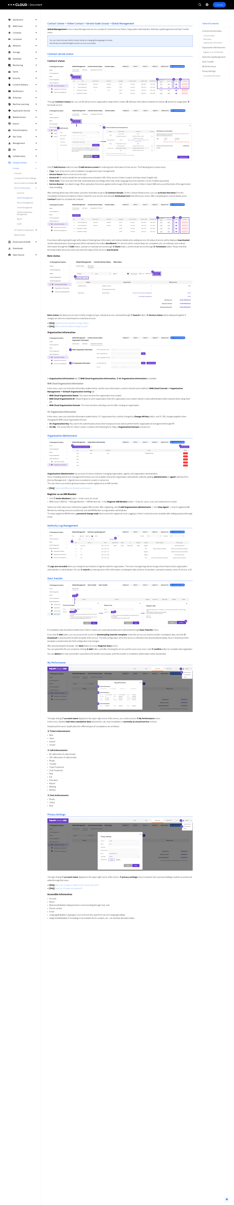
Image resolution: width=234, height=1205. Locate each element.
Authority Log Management (214, 57)
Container (17, 39)
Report (19, 219)
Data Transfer (208, 61)
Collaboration (19, 156)
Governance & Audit (22, 241)
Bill (14, 149)
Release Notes (19, 235)
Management (19, 143)
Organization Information (212, 42)
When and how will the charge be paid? (71, 326)
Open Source (18, 254)
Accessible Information (211, 75)
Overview (17, 173)
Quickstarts (18, 19)
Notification (18, 91)
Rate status (207, 39)
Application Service (21, 110)
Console (219, 4)
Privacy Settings (209, 71)
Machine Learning (21, 104)
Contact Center (20, 162)
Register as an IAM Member (213, 52)
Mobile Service (19, 117)
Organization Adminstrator (213, 47)
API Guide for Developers (24, 230)
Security (16, 78)
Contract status (209, 35)
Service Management (25, 202)
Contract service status (211, 31)
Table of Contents (210, 23)
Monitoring (18, 65)
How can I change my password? (69, 888)
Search (16, 123)
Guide (19, 223)
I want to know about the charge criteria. (72, 323)
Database (17, 58)
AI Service (17, 97)
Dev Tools (17, 136)
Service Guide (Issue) (22, 188)
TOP (227, 1199)
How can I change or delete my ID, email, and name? (77, 885)
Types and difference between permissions (73, 488)
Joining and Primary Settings (25, 178)
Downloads (18, 248)
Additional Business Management (24, 213)
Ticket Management (24, 207)
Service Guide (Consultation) (25, 183)
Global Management (24, 197)
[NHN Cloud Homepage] (15, 4)
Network (17, 45)
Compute (17, 32)
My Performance (209, 66)
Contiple (16, 168)
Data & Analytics (20, 130)
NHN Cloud (17, 26)
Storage (16, 52)
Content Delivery (20, 84)
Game (15, 71)
